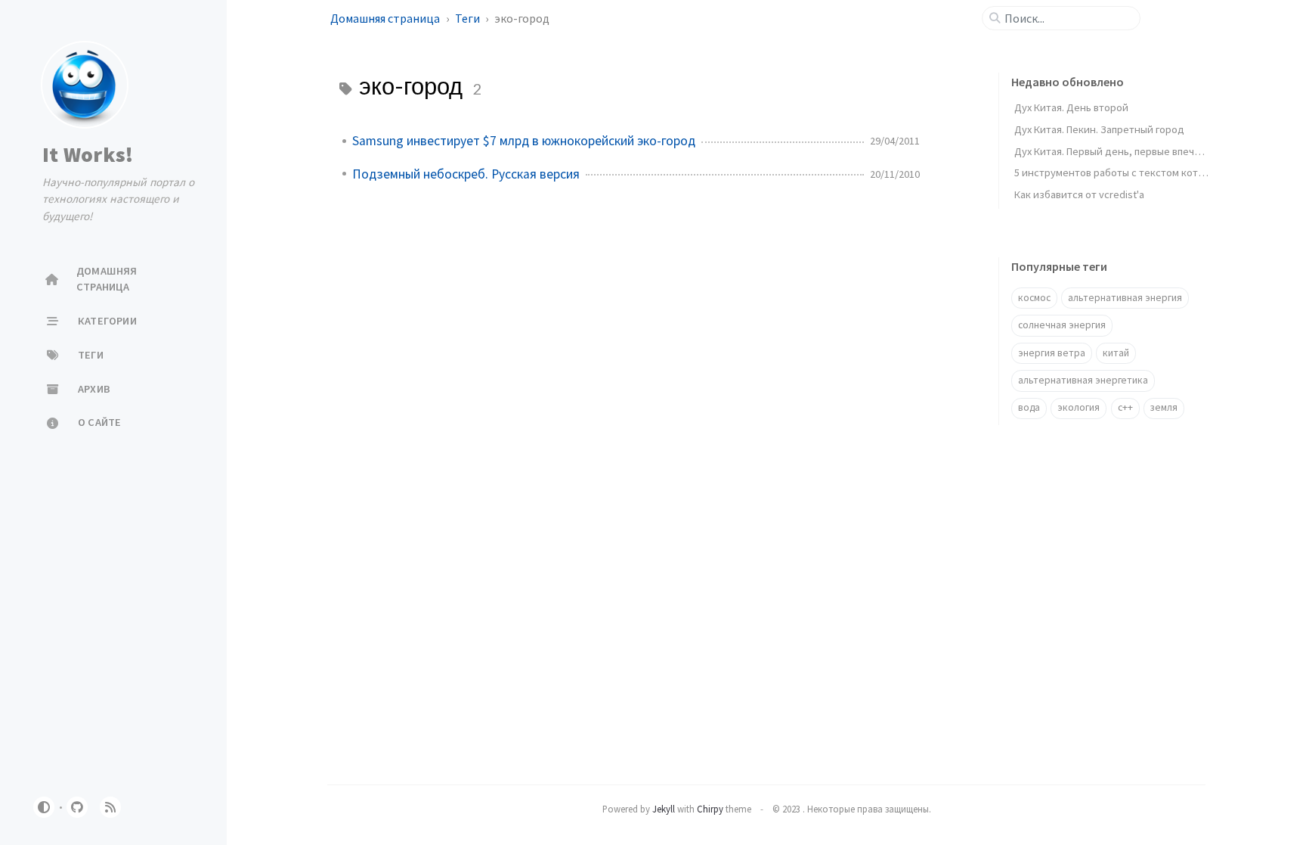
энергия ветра (1051, 352)
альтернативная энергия (1125, 297)
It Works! (87, 154)
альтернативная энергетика (1083, 380)
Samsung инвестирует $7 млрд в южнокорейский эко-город (523, 140)
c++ (1125, 407)
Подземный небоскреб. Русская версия (466, 174)
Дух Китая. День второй (1071, 107)
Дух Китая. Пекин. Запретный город (1099, 129)
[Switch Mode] (43, 807)
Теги (468, 18)
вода (1029, 407)
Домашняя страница (386, 18)
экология (1078, 407)
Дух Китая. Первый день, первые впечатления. (1124, 151)
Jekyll (663, 809)
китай (1116, 352)
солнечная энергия (1062, 324)
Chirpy (710, 809)
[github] (77, 807)
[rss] (110, 807)
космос (1034, 297)
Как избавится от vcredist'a (1079, 194)
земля (1164, 407)
